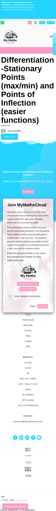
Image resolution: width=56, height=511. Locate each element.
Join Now (42, 306)
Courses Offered (28, 289)
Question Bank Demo (28, 284)
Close (32, 306)
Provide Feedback (15, 506)
